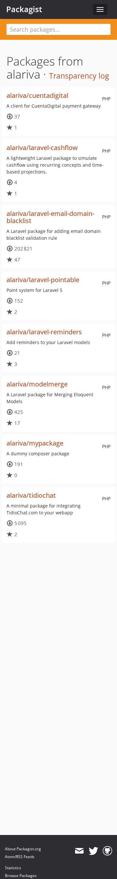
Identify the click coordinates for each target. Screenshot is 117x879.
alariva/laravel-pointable (42, 279)
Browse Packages (21, 875)
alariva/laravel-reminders (44, 331)
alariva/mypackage (34, 443)
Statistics (13, 868)
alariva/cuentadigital (37, 95)
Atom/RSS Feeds (19, 856)
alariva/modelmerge (37, 384)
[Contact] (79, 851)
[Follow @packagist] (93, 851)
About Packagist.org (23, 849)
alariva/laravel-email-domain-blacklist (50, 217)
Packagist (24, 9)
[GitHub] (107, 851)
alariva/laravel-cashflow (42, 147)
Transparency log (79, 75)
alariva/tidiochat (31, 495)
